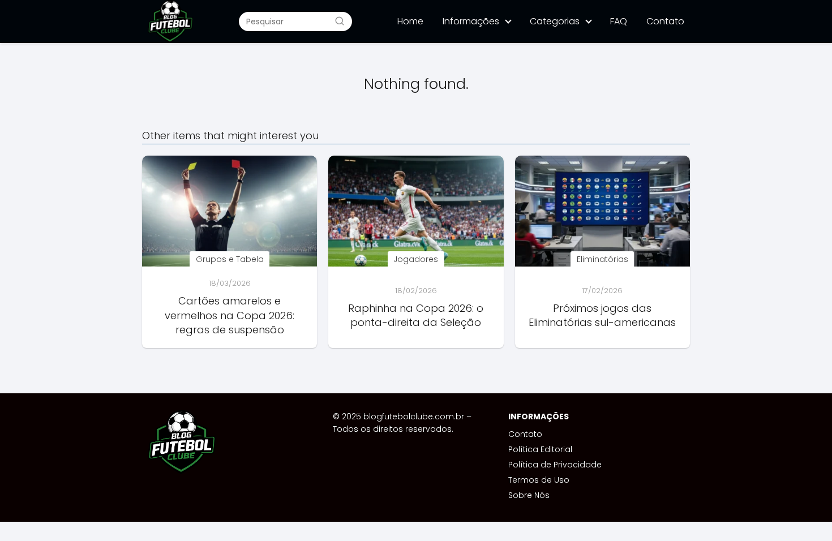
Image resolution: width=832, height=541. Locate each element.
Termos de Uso (538, 480)
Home (410, 21)
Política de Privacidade (555, 464)
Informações (471, 21)
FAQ (618, 21)
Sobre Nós (529, 495)
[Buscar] (339, 21)
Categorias (555, 21)
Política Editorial (540, 449)
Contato (665, 21)
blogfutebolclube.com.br (413, 416)
